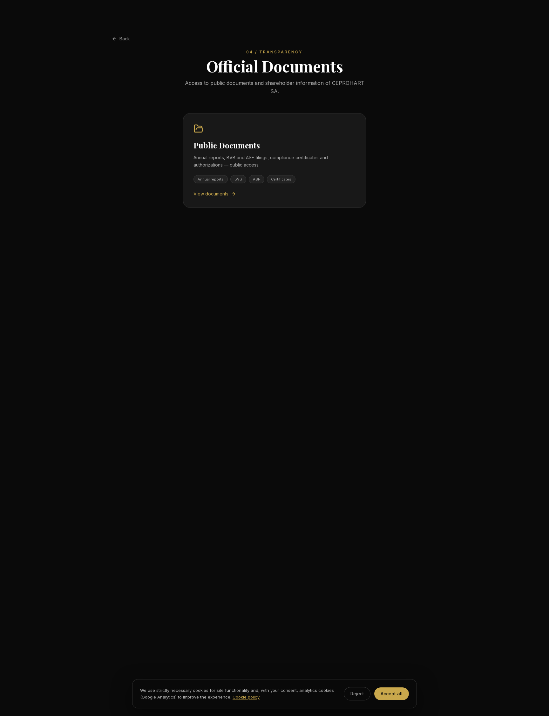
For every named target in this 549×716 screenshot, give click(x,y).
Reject (357, 693)
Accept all (392, 693)
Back (124, 38)
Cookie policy (246, 696)
